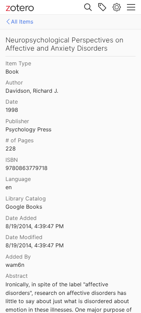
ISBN (11, 159)
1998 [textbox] (11, 109)
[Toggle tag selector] (102, 7)
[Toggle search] (88, 7)
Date (11, 101)
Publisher (17, 121)
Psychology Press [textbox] (28, 129)
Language (18, 178)
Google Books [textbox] (23, 206)
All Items (22, 21)
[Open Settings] (117, 7)
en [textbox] (8, 187)
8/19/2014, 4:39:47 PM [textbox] (34, 226)
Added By (18, 256)
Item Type (18, 63)
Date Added (21, 217)
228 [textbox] (10, 148)
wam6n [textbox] (14, 264)
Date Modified (23, 237)
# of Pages (19, 140)
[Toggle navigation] (131, 7)
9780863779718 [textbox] (26, 168)
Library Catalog (25, 198)
